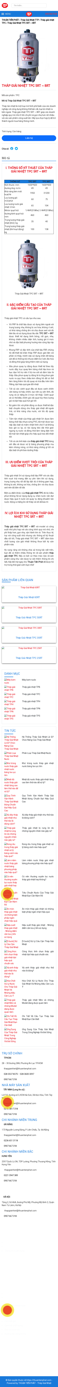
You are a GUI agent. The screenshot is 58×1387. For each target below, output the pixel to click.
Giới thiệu (9, 1242)
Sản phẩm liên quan (17, 580)
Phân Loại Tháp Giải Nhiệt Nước (36, 753)
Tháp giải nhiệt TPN (31, 708)
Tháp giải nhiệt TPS (31, 716)
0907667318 (51, 14)
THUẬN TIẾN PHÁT (10, 20)
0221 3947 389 (11, 1175)
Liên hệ (29, 138)
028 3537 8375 (11, 1074)
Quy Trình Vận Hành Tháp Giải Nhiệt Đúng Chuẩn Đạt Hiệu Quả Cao (38, 798)
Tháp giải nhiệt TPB (31, 687)
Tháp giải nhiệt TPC (31, 694)
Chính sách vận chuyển (15, 1293)
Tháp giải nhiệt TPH (31, 701)
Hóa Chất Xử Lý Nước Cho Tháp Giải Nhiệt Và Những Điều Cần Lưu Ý (38, 984)
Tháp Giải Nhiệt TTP (30, 20)
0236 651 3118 (11, 1140)
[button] (8, 14)
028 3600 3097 (27, 1074)
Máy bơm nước (29, 680)
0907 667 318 (10, 1079)
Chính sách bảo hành (14, 1297)
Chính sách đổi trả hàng (15, 1301)
